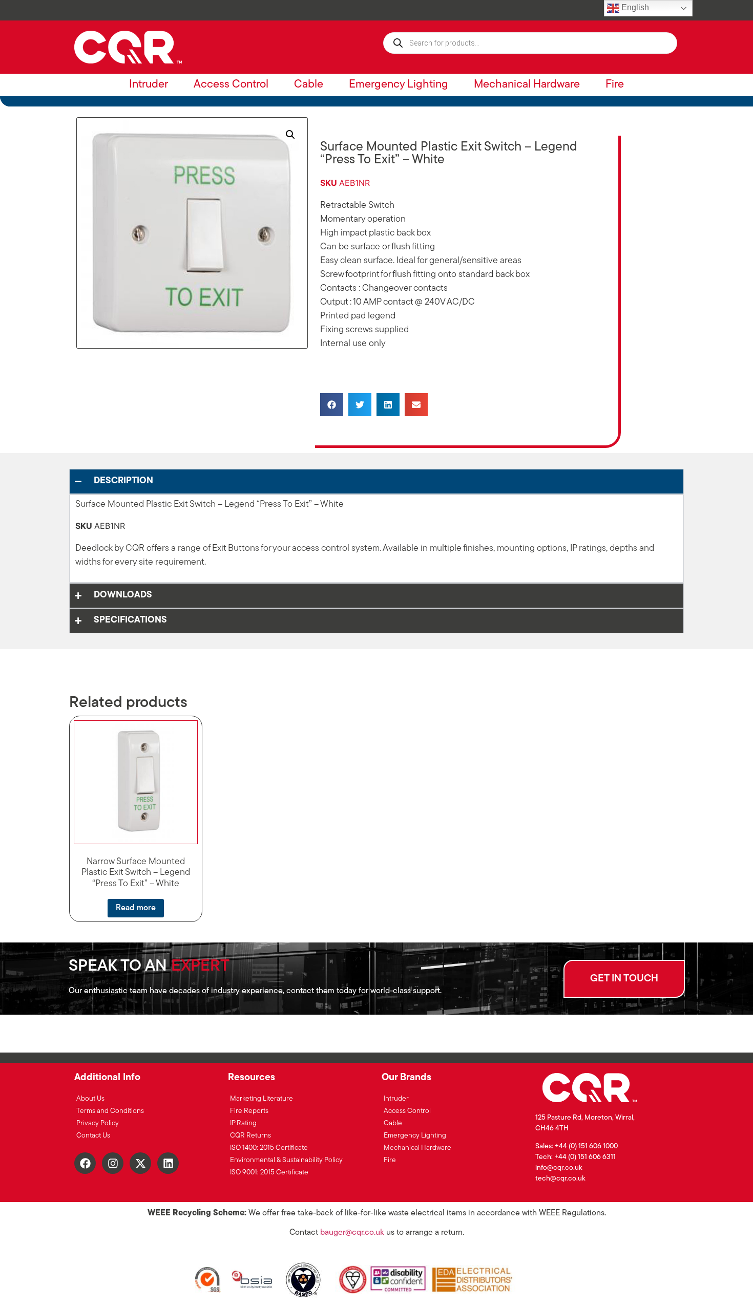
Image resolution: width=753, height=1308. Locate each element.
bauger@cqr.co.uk (352, 1233)
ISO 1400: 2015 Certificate (269, 1148)
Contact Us (93, 1136)
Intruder (148, 85)
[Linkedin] (168, 1163)
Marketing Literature (261, 1099)
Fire (614, 85)
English (634, 7)
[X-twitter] (140, 1163)
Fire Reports (249, 1111)
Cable (308, 85)
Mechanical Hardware (527, 85)
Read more (136, 908)
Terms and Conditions (110, 1111)
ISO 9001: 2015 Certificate (269, 1172)
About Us (90, 1099)
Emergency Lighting (398, 85)
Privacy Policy (97, 1123)
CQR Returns (250, 1136)
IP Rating (243, 1123)
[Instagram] (112, 1163)
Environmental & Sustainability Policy (286, 1160)
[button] (290, 134)
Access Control (231, 85)
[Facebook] (85, 1163)
